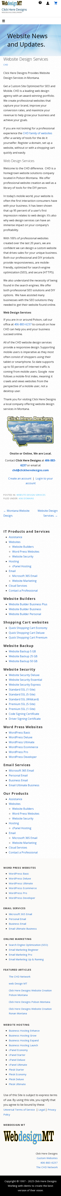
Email (12, 571)
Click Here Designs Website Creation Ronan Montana (30, 1011)
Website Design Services (31, 494)
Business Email (18, 780)
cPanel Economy (18, 1050)
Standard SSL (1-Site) (22, 689)
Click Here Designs (14, 9)
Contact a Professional (23, 590)
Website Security (22, 556)
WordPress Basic (19, 732)
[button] (6, 21)
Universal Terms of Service (19, 1109)
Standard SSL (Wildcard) (24, 699)
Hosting (14, 561)
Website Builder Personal (25, 614)
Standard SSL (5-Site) (22, 694)
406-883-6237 (23, 324)
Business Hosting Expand (24, 1040)
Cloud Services (18, 586)
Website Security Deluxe (24, 675)
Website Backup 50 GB (23, 661)
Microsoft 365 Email (24, 576)
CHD (5, 64)
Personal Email (18, 775)
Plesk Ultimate (17, 1084)
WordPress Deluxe (20, 737)
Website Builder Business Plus (28, 604)
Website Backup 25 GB (23, 656)
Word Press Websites (25, 551)
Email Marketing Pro (20, 954)
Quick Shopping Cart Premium (28, 637)
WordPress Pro (18, 752)
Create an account (19, 478)
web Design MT (18, 983)
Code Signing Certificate (24, 714)
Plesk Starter (16, 1069)
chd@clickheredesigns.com (30, 470)
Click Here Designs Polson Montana (29, 1002)
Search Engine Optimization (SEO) (28, 944)
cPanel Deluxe (17, 1059)
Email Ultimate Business (24, 785)
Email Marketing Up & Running (26, 959)
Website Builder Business (25, 609)
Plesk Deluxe (16, 1079)
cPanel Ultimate (18, 1064)
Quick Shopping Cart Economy (28, 628)
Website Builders (23, 547)
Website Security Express (25, 684)
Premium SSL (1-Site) (22, 709)
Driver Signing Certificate (25, 719)
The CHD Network (19, 976)
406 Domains (26, 498)
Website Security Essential (25, 680)
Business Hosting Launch (23, 1045)
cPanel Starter (17, 1055)
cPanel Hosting (21, 566)
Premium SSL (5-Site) (22, 704)
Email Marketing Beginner (23, 949)
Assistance (15, 537)
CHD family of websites (37, 133)
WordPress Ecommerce (23, 747)
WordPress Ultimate (21, 742)
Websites (15, 542)
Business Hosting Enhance (24, 1030)
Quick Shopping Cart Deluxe (27, 633)
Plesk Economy (17, 1074)
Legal (41, 1109)
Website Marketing (24, 581)
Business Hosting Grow (22, 1035)
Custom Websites (47, 1158)
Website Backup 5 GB (22, 651)
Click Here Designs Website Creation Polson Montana (30, 993)
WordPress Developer (23, 757)
